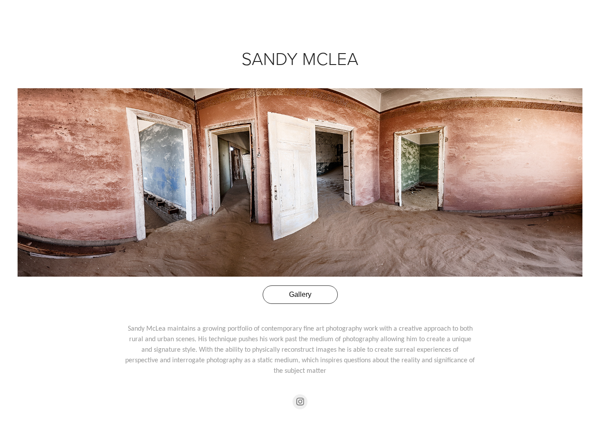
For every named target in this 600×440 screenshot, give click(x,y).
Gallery (300, 294)
